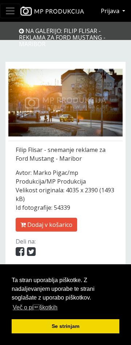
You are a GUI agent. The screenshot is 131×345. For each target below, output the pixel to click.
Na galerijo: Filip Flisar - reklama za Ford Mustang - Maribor (62, 37)
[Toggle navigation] (10, 11)
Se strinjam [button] (65, 326)
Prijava (111, 11)
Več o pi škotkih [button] (35, 307)
